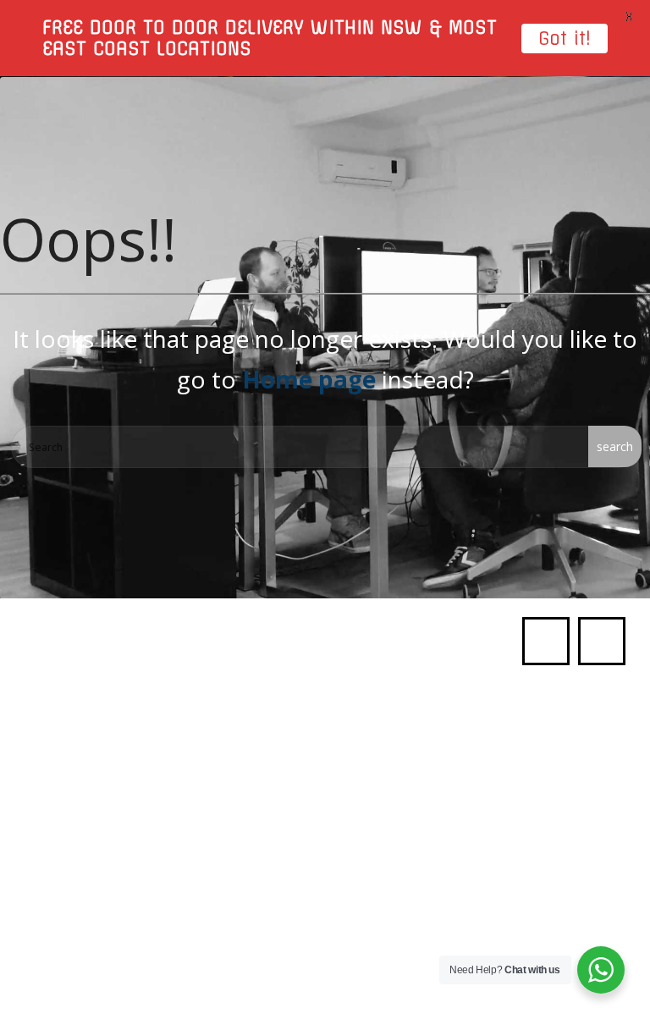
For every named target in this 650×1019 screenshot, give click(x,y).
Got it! (564, 38)
